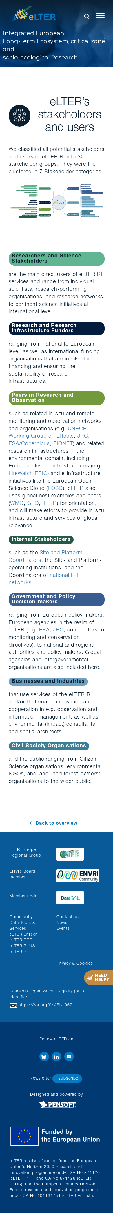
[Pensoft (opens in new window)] (56, 1104)
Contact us (68, 917)
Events (63, 929)
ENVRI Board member (22, 875)
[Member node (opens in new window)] (78, 896)
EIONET (63, 444)
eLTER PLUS (22, 946)
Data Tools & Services (22, 926)
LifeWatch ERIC (28, 473)
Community (21, 917)
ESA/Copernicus (29, 444)
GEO (33, 503)
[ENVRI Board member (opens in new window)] (78, 874)
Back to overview (57, 824)
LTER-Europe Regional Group (25, 853)
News (62, 923)
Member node (23, 896)
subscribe (68, 1079)
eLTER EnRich (24, 935)
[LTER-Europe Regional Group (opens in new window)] (78, 853)
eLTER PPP (21, 940)
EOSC (55, 488)
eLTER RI (19, 952)
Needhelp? (102, 978)
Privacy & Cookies (75, 964)
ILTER (49, 503)
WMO (17, 503)
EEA (44, 630)
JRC (82, 436)
